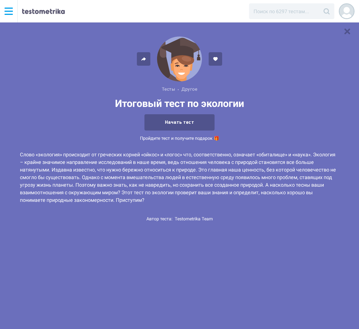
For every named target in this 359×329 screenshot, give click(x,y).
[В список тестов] (347, 31)
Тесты (168, 89)
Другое (189, 89)
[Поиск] (326, 11)
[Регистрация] (347, 11)
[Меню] (8, 11)
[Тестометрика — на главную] (43, 11)
